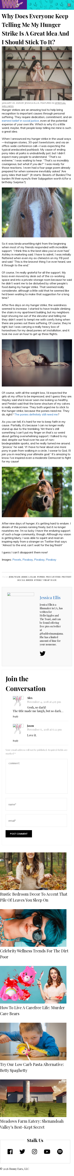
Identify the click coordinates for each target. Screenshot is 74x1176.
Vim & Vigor (49, 580)
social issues (25, 580)
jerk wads (14, 576)
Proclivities (53, 576)
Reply (15, 716)
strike (38, 580)
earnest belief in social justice (20, 120)
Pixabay (27, 559)
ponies (41, 576)
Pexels (16, 559)
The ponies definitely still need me (36, 414)
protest (66, 576)
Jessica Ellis (32, 103)
